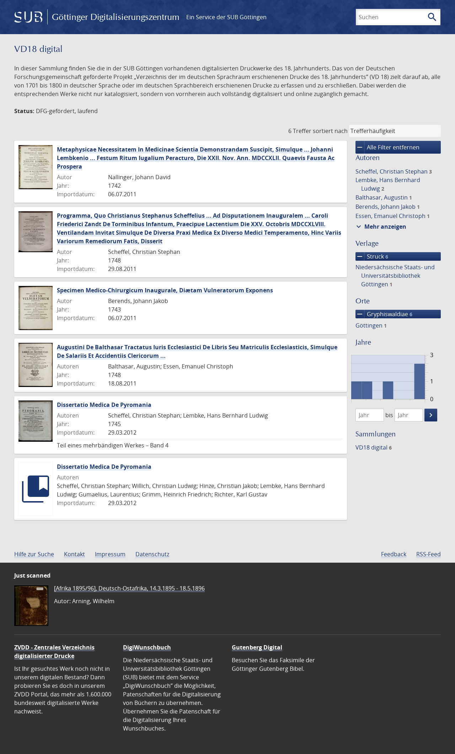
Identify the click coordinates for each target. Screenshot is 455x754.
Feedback (393, 554)
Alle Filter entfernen (387, 147)
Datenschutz (152, 554)
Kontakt (74, 554)
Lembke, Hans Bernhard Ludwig (387, 184)
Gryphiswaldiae (383, 314)
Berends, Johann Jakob (387, 207)
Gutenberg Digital (257, 647)
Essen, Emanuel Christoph (392, 216)
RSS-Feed (428, 554)
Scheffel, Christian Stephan (393, 171)
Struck (371, 256)
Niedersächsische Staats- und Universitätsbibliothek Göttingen (395, 275)
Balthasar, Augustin (383, 197)
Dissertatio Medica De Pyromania (104, 405)
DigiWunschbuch (147, 647)
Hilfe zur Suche (34, 554)
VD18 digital (373, 447)
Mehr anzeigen (380, 226)
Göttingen (371, 325)
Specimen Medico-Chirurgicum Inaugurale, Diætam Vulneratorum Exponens (165, 290)
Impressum (110, 554)
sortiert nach (330, 131)
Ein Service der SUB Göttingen (226, 17)
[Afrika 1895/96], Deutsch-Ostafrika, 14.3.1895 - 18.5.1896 (129, 588)
